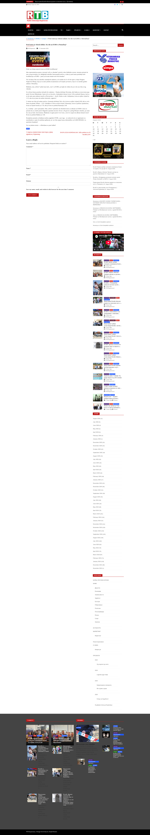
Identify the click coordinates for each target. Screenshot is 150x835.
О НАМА (86, 30)
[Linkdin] (122, 4)
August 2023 (96, 537)
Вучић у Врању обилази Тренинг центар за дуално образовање (112, 273)
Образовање (98, 605)
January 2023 (97, 561)
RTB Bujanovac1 (110, 267)
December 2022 (97, 565)
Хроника (97, 622)
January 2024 (97, 520)
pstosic (116, 400)
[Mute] (119, 249)
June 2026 (96, 425)
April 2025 (96, 469)
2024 (96, 680)
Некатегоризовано (98, 641)
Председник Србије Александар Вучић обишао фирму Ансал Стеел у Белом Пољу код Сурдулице (112, 356)
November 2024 (97, 486)
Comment (29, 146)
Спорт (28, 128)
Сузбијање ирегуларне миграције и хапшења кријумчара (91, 769)
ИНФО (38, 30)
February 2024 (97, 517)
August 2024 (96, 496)
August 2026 (96, 418)
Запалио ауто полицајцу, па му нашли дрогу (118, 729)
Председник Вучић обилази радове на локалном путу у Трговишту (112, 302)
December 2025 (97, 442)
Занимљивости (99, 594)
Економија (112, 297)
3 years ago (109, 379)
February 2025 (97, 476)
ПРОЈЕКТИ (77, 30)
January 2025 (97, 479)
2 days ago (109, 265)
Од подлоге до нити (102, 664)
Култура (112, 394)
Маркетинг (98, 635)
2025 (96, 694)
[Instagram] (120, 4)
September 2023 (97, 534)
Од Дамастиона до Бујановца (103, 705)
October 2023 (97, 531)
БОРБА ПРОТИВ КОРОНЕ (51, 30)
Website (28, 181)
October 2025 (97, 449)
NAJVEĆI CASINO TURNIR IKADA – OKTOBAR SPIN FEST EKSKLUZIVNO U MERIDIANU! (107, 203)
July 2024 (95, 500)
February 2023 (97, 558)
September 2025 (97, 452)
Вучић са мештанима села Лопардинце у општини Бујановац (52, 1)
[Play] (95, 249)
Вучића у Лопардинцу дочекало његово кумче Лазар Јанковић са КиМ (111, 284)
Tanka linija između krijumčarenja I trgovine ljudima (118, 742)
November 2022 (97, 568)
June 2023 (96, 544)
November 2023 (97, 527)
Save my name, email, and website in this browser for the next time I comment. (50, 189)
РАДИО (68, 30)
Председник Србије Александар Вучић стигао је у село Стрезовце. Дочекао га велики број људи (113, 335)
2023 (96, 670)
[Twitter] (117, 4)
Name (28, 168)
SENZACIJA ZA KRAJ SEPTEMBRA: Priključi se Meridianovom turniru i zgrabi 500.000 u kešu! (107, 209)
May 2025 (96, 466)
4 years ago (109, 400)
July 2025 (95, 459)
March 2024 (96, 513)
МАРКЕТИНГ (96, 30)
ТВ (61, 30)
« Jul (94, 139)
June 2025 (96, 462)
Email (28, 174)
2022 (96, 660)
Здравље (97, 598)
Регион (97, 615)
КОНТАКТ (106, 30)
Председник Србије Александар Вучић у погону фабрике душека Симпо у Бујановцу (112, 325)
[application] (108, 242)
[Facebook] (115, 4)
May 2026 (96, 428)
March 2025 (96, 473)
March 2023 (96, 554)
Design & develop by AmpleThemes (46, 831)
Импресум (31, 34)
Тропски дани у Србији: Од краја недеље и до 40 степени (113, 376)
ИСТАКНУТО (116, 260)
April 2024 (96, 510)
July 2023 (95, 541)
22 (115, 131)
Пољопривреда (99, 611)
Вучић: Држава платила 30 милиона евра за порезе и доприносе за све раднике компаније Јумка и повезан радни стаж (112, 345)
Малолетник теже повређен (85, 744)
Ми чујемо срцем (102, 688)
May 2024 (96, 507)
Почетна (30, 30)
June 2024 (96, 503)
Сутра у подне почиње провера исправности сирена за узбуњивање (113, 387)
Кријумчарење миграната (104, 685)
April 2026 (96, 432)
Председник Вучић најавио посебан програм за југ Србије (112, 366)
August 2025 (96, 456)
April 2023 (96, 551)
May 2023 (96, 548)
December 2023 (97, 524)
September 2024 (97, 493)
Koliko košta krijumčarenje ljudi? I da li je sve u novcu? (118, 755)
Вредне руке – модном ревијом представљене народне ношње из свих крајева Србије (111, 397)
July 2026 (95, 422)
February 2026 (97, 435)
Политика (98, 608)
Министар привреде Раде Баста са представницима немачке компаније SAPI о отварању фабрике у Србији (112, 407)
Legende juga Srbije (102, 674)
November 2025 (97, 445)
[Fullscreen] (122, 249)
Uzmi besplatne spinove (104, 222)
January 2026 (97, 439)
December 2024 (97, 483)
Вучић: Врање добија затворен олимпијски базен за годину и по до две (112, 263)
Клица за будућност (103, 699)
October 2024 (97, 490)
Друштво (106, 260)
